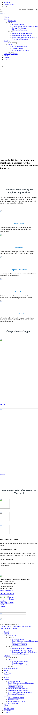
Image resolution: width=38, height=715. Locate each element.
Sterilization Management (20, 654)
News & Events (9, 4)
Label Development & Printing (22, 650)
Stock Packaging (17, 663)
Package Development (19, 643)
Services (11, 599)
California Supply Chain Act (9, 628)
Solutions (3, 601)
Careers (2, 606)
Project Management (18, 639)
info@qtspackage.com (7, 590)
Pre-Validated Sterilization (20, 665)
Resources (7, 2)
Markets (11, 597)
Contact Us (7, 674)
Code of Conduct (5, 626)
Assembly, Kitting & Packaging (22, 648)
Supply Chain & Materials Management (25, 641)
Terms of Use (16, 626)
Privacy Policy (27, 626)
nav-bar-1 (11, 659)
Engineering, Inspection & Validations (24, 652)
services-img (12, 635)
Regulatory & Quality (7, 603)
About (2, 604)
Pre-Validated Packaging (20, 661)
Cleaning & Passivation (19, 645)
